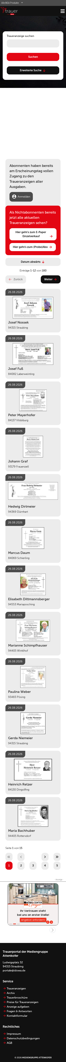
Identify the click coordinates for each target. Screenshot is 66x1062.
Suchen (33, 56)
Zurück (18, 279)
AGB (9, 1042)
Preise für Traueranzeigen (22, 1002)
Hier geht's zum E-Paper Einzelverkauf (31, 234)
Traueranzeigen (16, 988)
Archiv (11, 993)
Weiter (48, 279)
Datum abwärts (30, 261)
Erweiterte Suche (30, 70)
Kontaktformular (17, 1015)
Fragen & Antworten (19, 1011)
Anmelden (24, 196)
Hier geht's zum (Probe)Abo (30, 247)
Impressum (14, 1033)
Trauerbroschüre (17, 997)
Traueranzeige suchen (20, 36)
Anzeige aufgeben (18, 1006)
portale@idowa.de (14, 970)
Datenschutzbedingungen (23, 1038)
